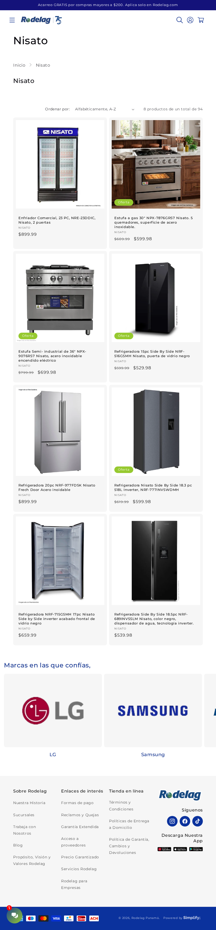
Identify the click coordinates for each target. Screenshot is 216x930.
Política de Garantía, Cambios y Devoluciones (129, 846)
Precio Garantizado (80, 857)
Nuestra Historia (29, 802)
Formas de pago (77, 802)
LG (53, 754)
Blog (18, 845)
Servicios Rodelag (79, 869)
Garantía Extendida (80, 826)
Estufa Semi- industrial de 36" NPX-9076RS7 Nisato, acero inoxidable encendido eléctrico (52, 355)
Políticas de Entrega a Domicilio (129, 824)
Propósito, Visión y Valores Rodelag (32, 860)
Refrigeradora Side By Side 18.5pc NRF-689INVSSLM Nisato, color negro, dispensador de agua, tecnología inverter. (154, 618)
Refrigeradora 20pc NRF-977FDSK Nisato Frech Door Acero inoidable (56, 487)
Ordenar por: (57, 109)
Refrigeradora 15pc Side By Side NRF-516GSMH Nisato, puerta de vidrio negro (152, 353)
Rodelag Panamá (145, 918)
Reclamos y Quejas (80, 815)
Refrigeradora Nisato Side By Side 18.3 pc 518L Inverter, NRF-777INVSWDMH (153, 487)
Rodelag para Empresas (74, 884)
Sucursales (24, 815)
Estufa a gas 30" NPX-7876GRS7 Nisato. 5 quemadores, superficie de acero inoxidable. (153, 222)
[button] (12, 20)
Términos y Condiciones (121, 805)
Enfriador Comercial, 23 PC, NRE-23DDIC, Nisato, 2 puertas (56, 220)
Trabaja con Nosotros (24, 830)
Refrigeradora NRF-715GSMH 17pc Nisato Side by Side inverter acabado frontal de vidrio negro (56, 618)
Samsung (153, 754)
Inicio (20, 65)
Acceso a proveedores (73, 842)
